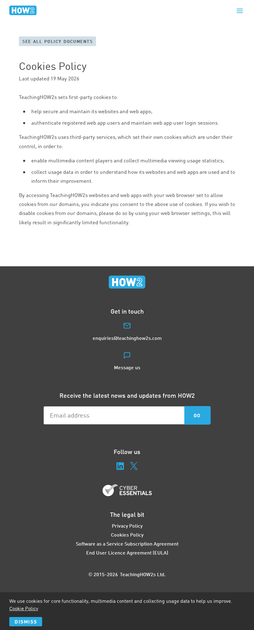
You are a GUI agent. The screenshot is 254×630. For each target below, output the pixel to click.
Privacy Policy (127, 526)
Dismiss (26, 621)
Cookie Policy (23, 608)
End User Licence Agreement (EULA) (127, 552)
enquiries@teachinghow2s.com (127, 338)
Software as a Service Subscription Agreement (127, 543)
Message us (127, 367)
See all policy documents (57, 41)
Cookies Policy (127, 535)
